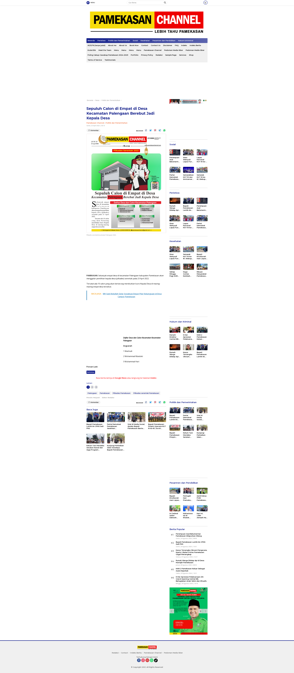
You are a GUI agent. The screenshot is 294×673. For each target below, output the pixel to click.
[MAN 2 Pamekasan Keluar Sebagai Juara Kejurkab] (202, 330)
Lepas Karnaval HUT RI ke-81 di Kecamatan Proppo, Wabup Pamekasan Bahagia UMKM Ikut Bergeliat (202, 160)
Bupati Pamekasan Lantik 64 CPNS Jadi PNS (94, 426)
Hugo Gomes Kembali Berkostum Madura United (187, 274)
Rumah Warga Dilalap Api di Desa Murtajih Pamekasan (175, 208)
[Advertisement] (147, 81)
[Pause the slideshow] (200, 611)
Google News (121, 378)
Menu (116, 50)
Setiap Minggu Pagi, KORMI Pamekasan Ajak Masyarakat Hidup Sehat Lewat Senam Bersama (175, 274)
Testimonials (110, 60)
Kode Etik (92, 50)
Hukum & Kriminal (185, 41)
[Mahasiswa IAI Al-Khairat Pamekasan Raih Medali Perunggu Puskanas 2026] (188, 508)
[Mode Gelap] (206, 2)
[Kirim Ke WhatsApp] (164, 130)
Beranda (91, 41)
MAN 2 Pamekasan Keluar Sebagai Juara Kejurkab (202, 337)
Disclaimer (167, 45)
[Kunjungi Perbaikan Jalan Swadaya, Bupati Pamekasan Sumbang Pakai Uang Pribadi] (116, 438)
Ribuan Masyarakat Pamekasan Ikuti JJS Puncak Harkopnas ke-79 (202, 274)
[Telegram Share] (159, 130)
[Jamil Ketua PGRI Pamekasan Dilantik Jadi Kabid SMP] (202, 491)
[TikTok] (156, 660)
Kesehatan (145, 41)
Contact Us (155, 45)
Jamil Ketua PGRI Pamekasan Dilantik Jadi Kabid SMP (202, 498)
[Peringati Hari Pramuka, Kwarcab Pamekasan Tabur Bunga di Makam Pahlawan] (188, 491)
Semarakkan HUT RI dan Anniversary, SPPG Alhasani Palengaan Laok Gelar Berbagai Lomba (188, 177)
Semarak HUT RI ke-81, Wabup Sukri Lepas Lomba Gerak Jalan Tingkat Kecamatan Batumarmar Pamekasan (202, 177)
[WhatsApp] (151, 660)
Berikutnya (90, 372)
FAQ (176, 45)
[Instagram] (143, 660)
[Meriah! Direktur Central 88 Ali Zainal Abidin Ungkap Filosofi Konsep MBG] (175, 330)
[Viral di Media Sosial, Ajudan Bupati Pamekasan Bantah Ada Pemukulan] (136, 417)
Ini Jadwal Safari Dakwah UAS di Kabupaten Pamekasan (175, 515)
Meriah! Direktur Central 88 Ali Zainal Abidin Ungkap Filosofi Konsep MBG (174, 337)
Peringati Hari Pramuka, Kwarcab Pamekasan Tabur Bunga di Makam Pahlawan (188, 498)
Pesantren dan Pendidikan (164, 41)
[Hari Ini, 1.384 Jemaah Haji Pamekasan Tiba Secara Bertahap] (202, 508)
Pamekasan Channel (152, 50)
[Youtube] (147, 660)
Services (182, 55)
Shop (191, 55)
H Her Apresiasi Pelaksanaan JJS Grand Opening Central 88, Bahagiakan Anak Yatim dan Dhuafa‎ (188, 337)
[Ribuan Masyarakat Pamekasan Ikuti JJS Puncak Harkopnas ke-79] (202, 267)
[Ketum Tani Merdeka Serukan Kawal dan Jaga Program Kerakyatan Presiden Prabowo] (95, 438)
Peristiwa (101, 41)
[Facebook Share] (146, 130)
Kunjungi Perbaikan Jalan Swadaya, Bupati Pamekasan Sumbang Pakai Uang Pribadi (115, 448)
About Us (123, 45)
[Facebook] (139, 660)
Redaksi (159, 55)
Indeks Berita (195, 45)
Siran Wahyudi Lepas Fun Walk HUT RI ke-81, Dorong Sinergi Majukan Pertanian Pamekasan (188, 160)
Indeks (184, 45)
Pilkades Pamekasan (121, 393)
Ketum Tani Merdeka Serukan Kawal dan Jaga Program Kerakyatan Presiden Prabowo (95, 448)
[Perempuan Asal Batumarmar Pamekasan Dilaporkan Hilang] (175, 152)
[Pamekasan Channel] (147, 23)
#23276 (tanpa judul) (96, 45)
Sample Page (170, 55)
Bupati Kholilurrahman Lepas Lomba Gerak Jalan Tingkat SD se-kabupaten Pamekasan (202, 256)
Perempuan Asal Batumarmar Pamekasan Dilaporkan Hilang (175, 160)
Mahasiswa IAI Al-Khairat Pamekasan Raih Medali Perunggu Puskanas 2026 (188, 515)
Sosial (135, 41)
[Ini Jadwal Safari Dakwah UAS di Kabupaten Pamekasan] (175, 508)
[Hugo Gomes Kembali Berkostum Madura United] (188, 267)
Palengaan (92, 393)
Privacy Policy (147, 55)
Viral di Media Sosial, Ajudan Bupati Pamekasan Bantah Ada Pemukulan (136, 426)
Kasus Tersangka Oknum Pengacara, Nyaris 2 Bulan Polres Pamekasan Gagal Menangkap (188, 354)
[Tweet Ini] (150, 130)
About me (112, 45)
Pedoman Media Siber (173, 50)
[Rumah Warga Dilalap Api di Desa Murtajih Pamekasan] (175, 201)
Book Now (134, 45)
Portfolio (134, 55)
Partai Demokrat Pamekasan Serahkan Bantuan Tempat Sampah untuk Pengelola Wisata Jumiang (114, 426)
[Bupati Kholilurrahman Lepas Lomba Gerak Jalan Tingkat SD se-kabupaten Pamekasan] (202, 249)
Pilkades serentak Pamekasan (146, 393)
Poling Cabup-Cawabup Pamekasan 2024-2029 (108, 55)
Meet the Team (105, 50)
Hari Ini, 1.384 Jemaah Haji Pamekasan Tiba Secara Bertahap (202, 515)
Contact (144, 45)
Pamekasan (105, 393)
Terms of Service (95, 60)
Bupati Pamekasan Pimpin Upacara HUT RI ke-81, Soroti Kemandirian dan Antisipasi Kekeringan (157, 426)
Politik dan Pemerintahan (119, 41)
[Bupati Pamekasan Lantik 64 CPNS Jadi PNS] (95, 417)
